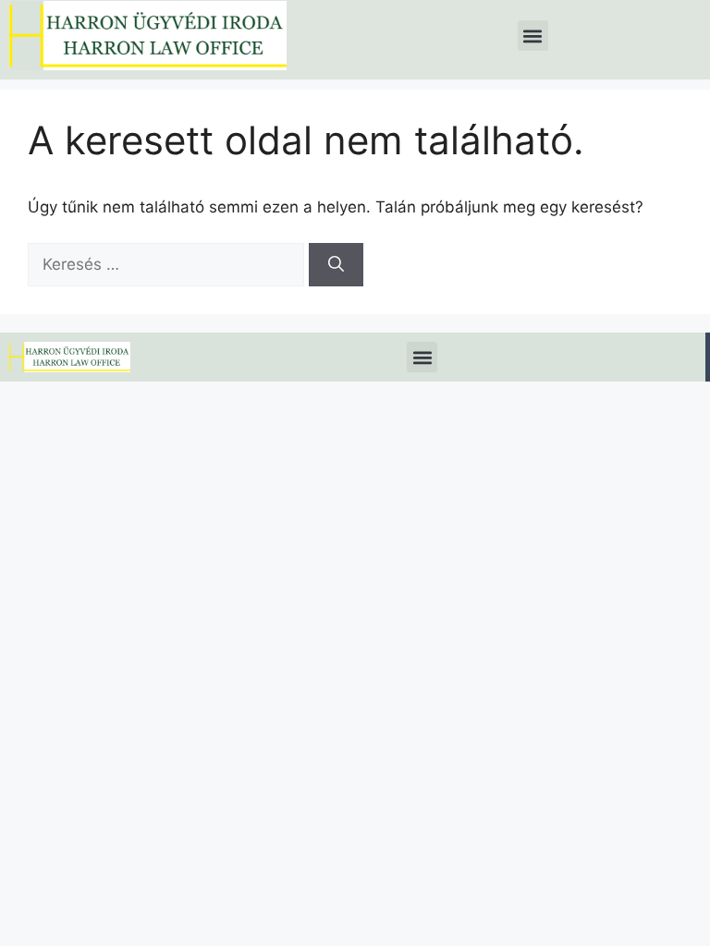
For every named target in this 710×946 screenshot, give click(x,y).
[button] (533, 35)
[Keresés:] (168, 264)
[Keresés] (336, 265)
